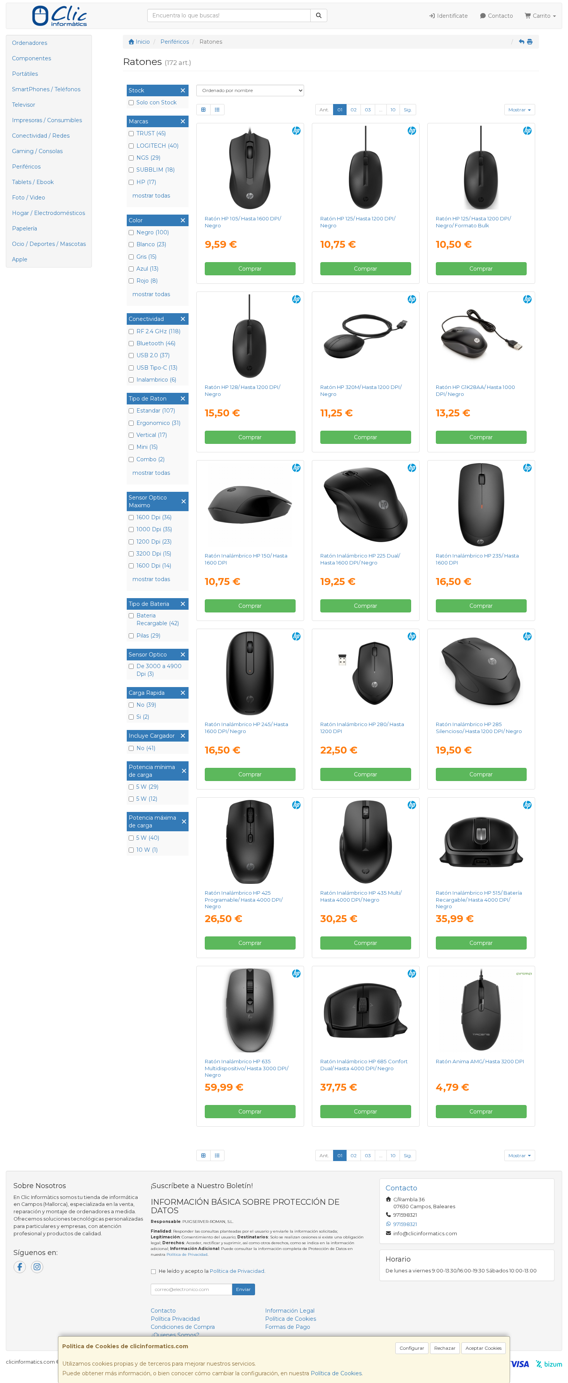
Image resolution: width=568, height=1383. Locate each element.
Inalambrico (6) (156, 379)
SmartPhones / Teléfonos (46, 89)
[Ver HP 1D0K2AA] (250, 1011)
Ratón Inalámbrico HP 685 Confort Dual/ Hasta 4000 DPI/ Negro (364, 1064)
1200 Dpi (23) (154, 541)
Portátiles (25, 73)
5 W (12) (146, 798)
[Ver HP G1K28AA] (481, 336)
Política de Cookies (336, 1373)
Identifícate (451, 15)
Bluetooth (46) (155, 343)
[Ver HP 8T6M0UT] (366, 1011)
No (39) (146, 704)
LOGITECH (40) (157, 145)
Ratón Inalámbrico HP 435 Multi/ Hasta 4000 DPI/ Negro (360, 896)
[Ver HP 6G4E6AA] (481, 673)
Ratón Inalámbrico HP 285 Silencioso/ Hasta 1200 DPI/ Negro (479, 727)
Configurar (412, 1348)
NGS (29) (148, 157)
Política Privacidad (175, 1318)
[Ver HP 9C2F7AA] (481, 842)
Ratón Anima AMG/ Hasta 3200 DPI (480, 1061)
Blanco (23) (151, 244)
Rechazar (445, 1348)
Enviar (243, 1289)
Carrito (541, 15)
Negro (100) (152, 232)
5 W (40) (147, 837)
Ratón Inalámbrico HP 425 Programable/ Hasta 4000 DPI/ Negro (243, 899)
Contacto (499, 15)
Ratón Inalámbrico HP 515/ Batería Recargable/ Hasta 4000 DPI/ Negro (479, 899)
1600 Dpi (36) (154, 517)
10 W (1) (147, 849)
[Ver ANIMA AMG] (481, 1011)
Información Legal (290, 1310)
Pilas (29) (148, 635)
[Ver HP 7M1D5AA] (250, 842)
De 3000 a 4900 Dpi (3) (159, 670)
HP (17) (146, 182)
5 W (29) (147, 786)
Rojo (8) (147, 280)
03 (368, 110)
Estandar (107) (155, 410)
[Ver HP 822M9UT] (250, 168)
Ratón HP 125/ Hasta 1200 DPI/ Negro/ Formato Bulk (473, 221)
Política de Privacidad (187, 1254)
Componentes (31, 58)
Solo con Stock (156, 102)
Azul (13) (147, 268)
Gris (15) (146, 256)
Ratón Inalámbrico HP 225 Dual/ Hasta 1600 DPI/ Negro (360, 559)
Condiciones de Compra (183, 1326)
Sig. (408, 110)
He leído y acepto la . (212, 1271)
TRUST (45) (151, 133)
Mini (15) (147, 446)
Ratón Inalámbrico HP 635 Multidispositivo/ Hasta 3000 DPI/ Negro (246, 1068)
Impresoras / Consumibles (47, 120)
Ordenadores (29, 42)
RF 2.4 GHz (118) (158, 331)
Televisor (23, 104)
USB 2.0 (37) (153, 355)
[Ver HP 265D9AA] (250, 336)
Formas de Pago (287, 1326)
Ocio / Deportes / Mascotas (49, 243)
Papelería (24, 228)
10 (393, 110)
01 (339, 110)
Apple (19, 259)
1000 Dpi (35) (154, 529)
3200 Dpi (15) (153, 553)
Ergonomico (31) (158, 423)
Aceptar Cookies (484, 1348)
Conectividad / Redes (41, 135)
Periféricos (26, 166)
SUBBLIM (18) (155, 169)
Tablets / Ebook (33, 182)
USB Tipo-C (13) (156, 367)
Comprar (250, 268)
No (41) (145, 748)
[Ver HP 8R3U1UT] (366, 505)
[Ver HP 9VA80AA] (366, 336)
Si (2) (142, 716)
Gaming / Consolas (37, 151)
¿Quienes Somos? (175, 1335)
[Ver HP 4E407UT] (481, 505)
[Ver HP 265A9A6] (481, 168)
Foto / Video (28, 197)
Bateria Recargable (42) (157, 619)
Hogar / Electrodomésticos (48, 213)
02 (353, 110)
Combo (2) (150, 459)
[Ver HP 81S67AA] (250, 673)
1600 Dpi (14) (153, 565)
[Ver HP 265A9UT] (366, 168)
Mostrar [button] (517, 110)
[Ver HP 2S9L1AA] (250, 505)
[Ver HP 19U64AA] (366, 673)
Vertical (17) (151, 434)
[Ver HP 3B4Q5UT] (366, 842)
